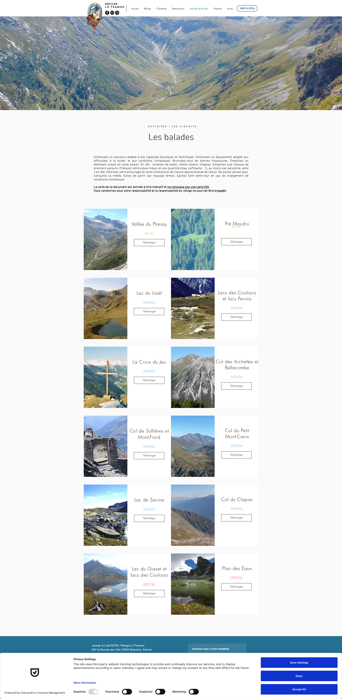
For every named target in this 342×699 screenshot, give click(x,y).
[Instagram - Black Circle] (117, 13)
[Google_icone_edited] (112, 13)
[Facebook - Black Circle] (107, 13)
